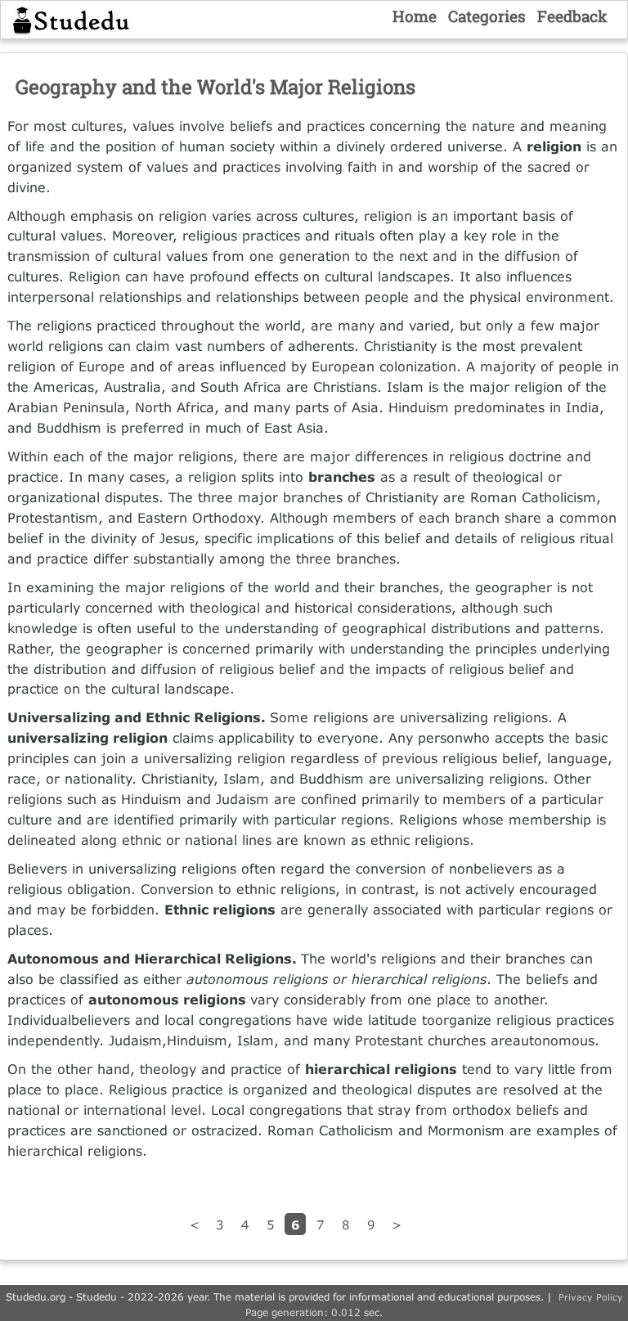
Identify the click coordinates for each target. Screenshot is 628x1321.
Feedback (572, 16)
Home (414, 16)
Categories (487, 16)
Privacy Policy (590, 1297)
